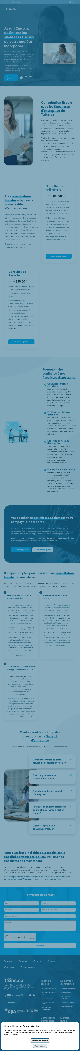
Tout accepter (40, 1046)
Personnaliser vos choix (40, 1040)
